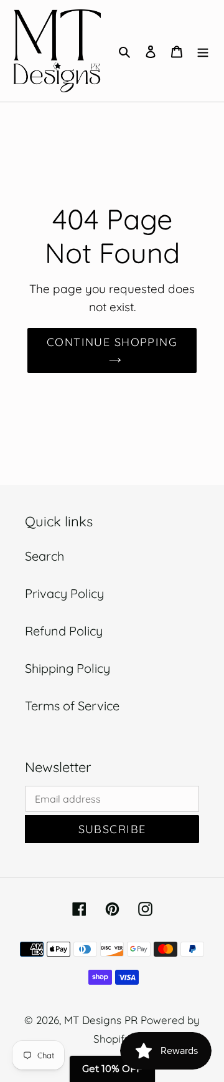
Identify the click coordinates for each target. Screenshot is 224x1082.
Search (44, 556)
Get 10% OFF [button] (112, 1069)
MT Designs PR (101, 1019)
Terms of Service (72, 705)
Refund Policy (64, 631)
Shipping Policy (67, 668)
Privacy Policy (64, 593)
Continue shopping (112, 342)
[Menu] (203, 50)
